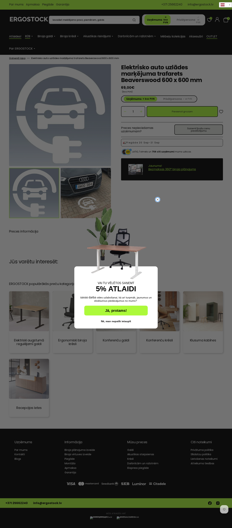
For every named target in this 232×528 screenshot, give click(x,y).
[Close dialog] (157, 199)
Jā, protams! (116, 311)
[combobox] (225, 4)
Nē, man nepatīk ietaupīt (116, 321)
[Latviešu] (225, 4)
